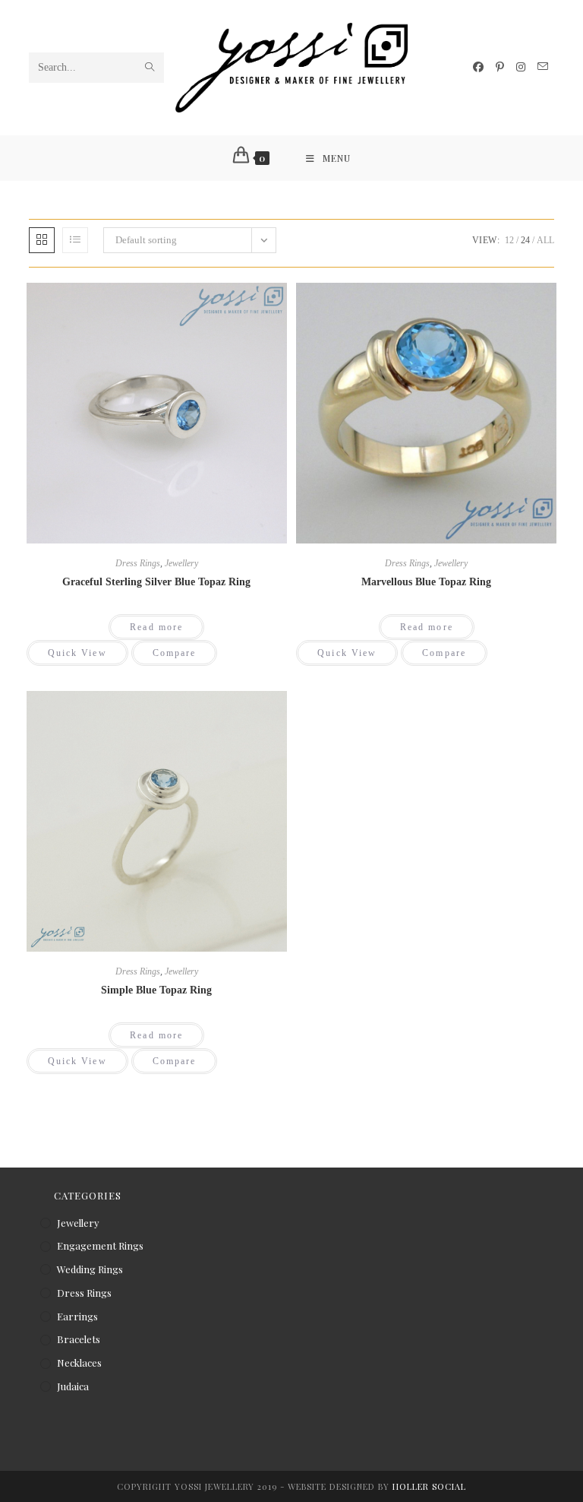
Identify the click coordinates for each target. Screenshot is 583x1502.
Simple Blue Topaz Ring (156, 990)
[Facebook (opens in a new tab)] (478, 67)
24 (525, 240)
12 (509, 240)
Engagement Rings (100, 1245)
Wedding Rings (90, 1269)
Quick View (77, 653)
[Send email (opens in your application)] (542, 67)
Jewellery (181, 563)
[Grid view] (42, 240)
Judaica (73, 1386)
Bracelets (78, 1338)
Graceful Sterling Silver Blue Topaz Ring (156, 582)
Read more (156, 627)
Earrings (77, 1316)
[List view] (75, 240)
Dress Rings (137, 563)
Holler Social (429, 1486)
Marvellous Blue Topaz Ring (426, 582)
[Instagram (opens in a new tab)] (520, 67)
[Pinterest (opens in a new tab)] (500, 67)
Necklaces (79, 1362)
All (545, 240)
